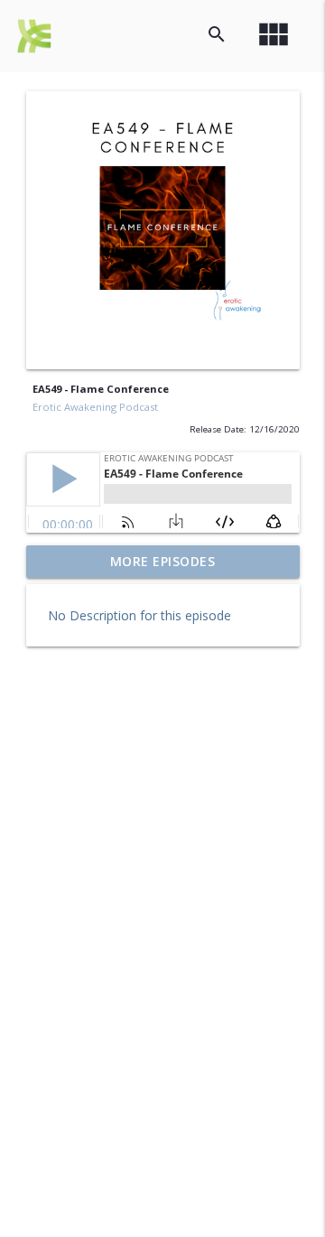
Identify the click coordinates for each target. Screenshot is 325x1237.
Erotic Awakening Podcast (95, 407)
